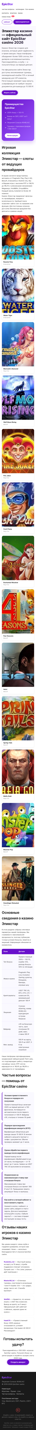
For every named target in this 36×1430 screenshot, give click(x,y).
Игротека (5, 1391)
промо (20, 13)
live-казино (29, 9)
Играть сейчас (10, 93)
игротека (13, 13)
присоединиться (22, 22)
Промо (13, 1391)
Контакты (20, 1394)
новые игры (8, 17)
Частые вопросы (8, 1394)
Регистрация (12, 135)
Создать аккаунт (18, 1362)
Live (18, 1391)
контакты (5, 13)
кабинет (7, 22)
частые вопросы (8, 9)
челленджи (20, 9)
